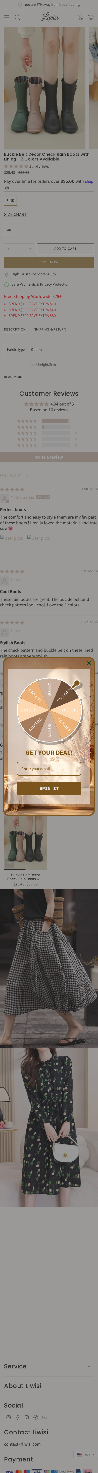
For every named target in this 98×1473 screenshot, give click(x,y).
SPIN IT (49, 788)
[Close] (89, 663)
